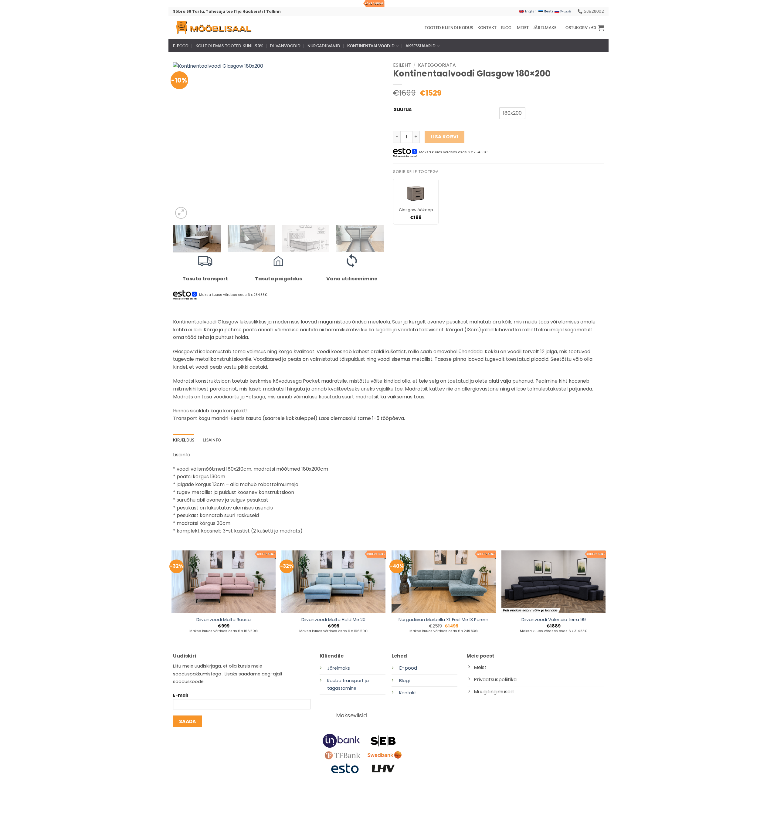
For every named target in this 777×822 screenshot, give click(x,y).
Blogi (507, 27)
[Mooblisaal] (213, 27)
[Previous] (184, 141)
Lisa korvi (445, 137)
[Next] (372, 141)
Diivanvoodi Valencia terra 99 (553, 620)
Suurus (403, 109)
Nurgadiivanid (323, 45)
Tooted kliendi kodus (449, 27)
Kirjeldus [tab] (183, 440)
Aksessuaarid (420, 45)
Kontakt (487, 27)
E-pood (181, 45)
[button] (584, 27)
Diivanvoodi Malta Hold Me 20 (333, 620)
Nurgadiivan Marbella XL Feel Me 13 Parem (443, 620)
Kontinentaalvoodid (371, 45)
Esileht (402, 65)
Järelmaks (544, 27)
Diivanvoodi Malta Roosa (223, 620)
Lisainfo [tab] (212, 440)
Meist (523, 27)
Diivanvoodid (285, 45)
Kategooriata (437, 65)
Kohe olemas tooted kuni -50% (229, 45)
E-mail (180, 695)
